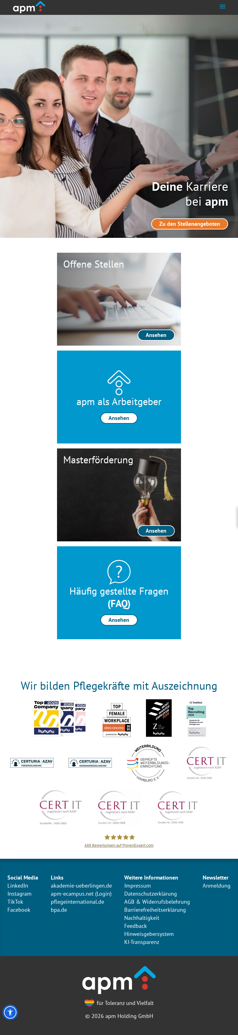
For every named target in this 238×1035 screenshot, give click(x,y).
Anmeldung (217, 885)
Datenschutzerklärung (150, 893)
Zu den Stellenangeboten (189, 223)
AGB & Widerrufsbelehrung (157, 901)
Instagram (19, 893)
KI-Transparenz (141, 941)
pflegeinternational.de (77, 901)
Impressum (137, 885)
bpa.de (59, 909)
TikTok (15, 901)
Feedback (135, 925)
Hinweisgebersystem (149, 933)
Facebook (18, 909)
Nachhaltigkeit (141, 917)
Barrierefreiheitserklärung (155, 909)
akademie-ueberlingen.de (81, 885)
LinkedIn (17, 885)
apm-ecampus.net (72, 893)
